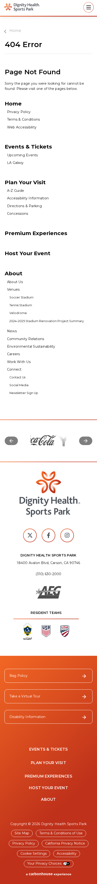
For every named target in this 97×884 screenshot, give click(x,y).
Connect (14, 369)
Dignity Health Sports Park (20, 7)
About (13, 273)
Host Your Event (27, 253)
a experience (48, 874)
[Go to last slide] (11, 441)
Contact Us (17, 377)
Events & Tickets (28, 146)
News (12, 331)
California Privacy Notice (65, 843)
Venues (13, 289)
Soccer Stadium (21, 297)
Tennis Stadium (20, 305)
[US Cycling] (64, 636)
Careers (13, 354)
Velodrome (18, 313)
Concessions (17, 213)
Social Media (18, 385)
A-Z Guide (15, 190)
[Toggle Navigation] (88, 7)
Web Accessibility (21, 127)
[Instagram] (67, 535)
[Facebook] (48, 535)
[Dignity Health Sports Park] (48, 494)
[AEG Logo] (48, 593)
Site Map (22, 833)
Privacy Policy (19, 112)
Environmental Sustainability (31, 346)
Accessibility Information (28, 198)
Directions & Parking (24, 206)
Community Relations (25, 339)
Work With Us (19, 362)
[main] (48, 224)
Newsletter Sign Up (23, 393)
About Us (15, 282)
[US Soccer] (46, 636)
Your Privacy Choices (44, 863)
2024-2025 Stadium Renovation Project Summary (47, 321)
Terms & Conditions (23, 119)
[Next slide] (85, 441)
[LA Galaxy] (27, 638)
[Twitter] (30, 535)
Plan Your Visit (25, 182)
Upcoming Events (22, 155)
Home (15, 31)
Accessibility (67, 853)
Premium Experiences (36, 233)
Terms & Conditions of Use (61, 833)
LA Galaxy (15, 163)
